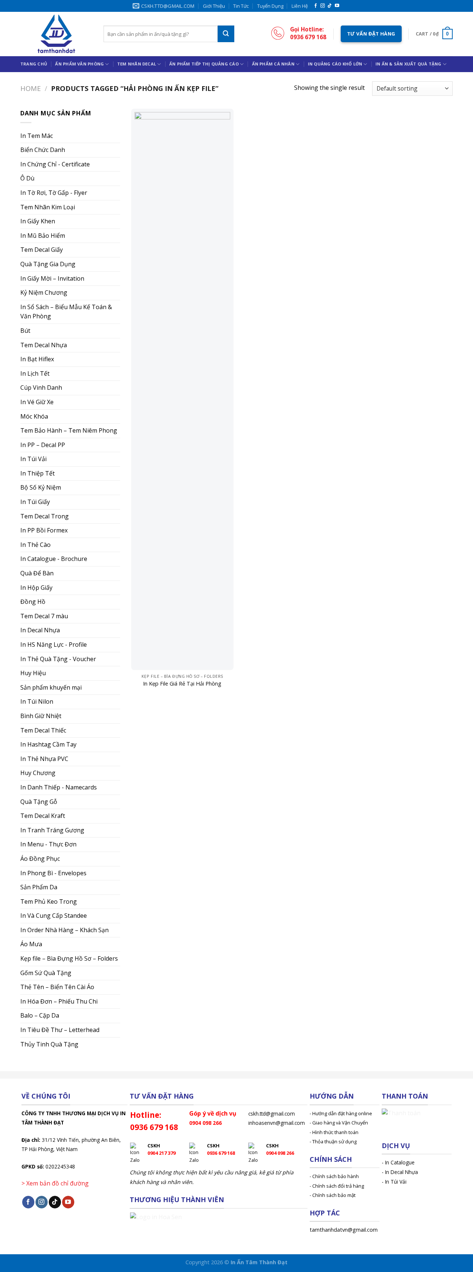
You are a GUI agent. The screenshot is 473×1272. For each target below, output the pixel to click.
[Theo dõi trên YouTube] (337, 6)
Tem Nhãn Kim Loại (47, 207)
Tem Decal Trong (44, 516)
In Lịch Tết (35, 373)
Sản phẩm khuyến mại (51, 687)
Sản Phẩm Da (38, 887)
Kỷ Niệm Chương (43, 292)
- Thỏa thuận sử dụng (333, 1141)
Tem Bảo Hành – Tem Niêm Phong (68, 430)
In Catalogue (400, 1162)
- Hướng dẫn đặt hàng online (341, 1113)
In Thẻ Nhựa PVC (44, 759)
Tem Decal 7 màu (44, 616)
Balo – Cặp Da (39, 1015)
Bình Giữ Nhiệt (40, 716)
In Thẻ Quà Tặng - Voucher (58, 659)
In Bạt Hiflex (37, 359)
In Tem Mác (36, 136)
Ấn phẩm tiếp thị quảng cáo (204, 64)
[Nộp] (226, 34)
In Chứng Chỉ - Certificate (55, 164)
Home (30, 88)
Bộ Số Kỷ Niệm (40, 487)
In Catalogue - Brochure (53, 559)
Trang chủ (33, 64)
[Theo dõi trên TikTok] (329, 6)
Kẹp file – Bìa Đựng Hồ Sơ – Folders (69, 958)
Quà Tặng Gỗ (38, 802)
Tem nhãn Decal (136, 64)
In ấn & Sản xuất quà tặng (408, 64)
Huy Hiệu (33, 673)
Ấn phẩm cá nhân (273, 64)
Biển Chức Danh (42, 150)
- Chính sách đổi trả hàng (337, 1186)
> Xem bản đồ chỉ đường (55, 1183)
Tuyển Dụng (270, 6)
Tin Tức (241, 6)
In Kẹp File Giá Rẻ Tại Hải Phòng (182, 683)
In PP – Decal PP (42, 445)
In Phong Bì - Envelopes (53, 873)
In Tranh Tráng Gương (52, 830)
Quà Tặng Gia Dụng (47, 264)
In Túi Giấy (35, 502)
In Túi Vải (33, 459)
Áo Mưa (31, 944)
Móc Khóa (34, 416)
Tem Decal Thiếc (43, 730)
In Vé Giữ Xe (37, 402)
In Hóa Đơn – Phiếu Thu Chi (59, 1001)
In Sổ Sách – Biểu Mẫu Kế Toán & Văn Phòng (66, 312)
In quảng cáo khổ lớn (335, 64)
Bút (25, 331)
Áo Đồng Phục (40, 859)
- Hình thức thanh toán (334, 1132)
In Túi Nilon (36, 701)
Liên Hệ (300, 6)
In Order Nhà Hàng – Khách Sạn (64, 930)
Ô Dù (27, 178)
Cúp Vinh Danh (41, 387)
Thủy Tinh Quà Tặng (49, 1044)
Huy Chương (37, 773)
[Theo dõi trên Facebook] (315, 6)
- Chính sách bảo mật (332, 1195)
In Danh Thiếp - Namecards (58, 787)
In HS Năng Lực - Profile (53, 644)
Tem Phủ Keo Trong (48, 901)
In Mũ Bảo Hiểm (42, 235)
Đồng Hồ (32, 602)
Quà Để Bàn (37, 573)
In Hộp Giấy (36, 587)
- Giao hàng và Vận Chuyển (339, 1122)
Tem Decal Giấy (41, 250)
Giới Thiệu (214, 6)
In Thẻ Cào (35, 545)
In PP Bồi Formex (44, 530)
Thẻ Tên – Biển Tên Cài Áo (57, 987)
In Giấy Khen (37, 221)
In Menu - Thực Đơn (48, 844)
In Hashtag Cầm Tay (48, 744)
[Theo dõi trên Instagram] (322, 6)
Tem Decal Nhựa (43, 345)
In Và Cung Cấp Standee (53, 915)
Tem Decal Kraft (42, 816)
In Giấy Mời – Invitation (52, 278)
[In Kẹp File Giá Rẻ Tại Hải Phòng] (182, 389)
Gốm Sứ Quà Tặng (45, 973)
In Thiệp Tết (37, 473)
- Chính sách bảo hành (334, 1176)
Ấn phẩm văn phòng (79, 64)
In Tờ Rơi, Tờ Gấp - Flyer (53, 193)
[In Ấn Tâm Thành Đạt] (56, 34)
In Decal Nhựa (40, 630)
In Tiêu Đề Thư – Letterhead (59, 1030)
